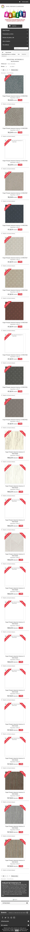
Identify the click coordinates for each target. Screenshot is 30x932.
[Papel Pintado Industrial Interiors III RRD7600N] (14, 440)
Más (3, 895)
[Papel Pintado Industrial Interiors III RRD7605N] (14, 781)
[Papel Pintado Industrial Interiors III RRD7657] (14, 181)
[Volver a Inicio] (2, 52)
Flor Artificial (6, 44)
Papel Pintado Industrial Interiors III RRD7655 (15, 128)
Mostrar (3, 66)
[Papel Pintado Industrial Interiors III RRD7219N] (14, 678)
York (19, 54)
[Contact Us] (19, 2)
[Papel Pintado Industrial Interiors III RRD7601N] (14, 474)
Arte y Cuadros (6, 41)
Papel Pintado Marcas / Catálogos (9, 54)
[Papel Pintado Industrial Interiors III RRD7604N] (14, 747)
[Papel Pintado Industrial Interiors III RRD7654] (14, 84)
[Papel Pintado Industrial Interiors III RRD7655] (14, 117)
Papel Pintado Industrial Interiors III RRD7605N (15, 793)
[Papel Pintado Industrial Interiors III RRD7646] (14, 214)
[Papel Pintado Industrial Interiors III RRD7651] (14, 376)
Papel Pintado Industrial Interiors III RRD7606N (15, 827)
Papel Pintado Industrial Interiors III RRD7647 (15, 258)
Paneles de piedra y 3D (8, 37)
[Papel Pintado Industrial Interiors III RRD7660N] (14, 576)
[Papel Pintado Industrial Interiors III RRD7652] (14, 408)
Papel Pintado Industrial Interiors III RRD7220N (15, 725)
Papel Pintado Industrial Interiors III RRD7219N (15, 691)
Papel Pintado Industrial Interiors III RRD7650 (15, 355)
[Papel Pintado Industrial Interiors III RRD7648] (14, 278)
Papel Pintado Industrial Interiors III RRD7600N (15, 452)
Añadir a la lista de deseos (9, 104)
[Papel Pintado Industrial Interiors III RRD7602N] (14, 508)
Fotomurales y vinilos (8, 34)
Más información (23, 930)
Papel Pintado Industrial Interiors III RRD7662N (15, 657)
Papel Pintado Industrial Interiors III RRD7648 (15, 290)
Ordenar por (4, 63)
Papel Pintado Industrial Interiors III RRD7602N (15, 520)
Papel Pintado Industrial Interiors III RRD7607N (15, 861)
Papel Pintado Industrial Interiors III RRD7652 (15, 419)
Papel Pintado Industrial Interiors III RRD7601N (15, 486)
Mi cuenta (4, 925)
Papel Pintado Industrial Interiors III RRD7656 (15, 160)
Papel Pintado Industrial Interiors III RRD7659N (15, 555)
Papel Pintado (6, 30)
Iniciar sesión (25, 1)
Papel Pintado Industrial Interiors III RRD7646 (15, 225)
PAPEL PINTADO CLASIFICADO (15, 6)
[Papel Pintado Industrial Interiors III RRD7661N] (14, 610)
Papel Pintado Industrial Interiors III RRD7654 (15, 96)
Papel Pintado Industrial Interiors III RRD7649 (15, 322)
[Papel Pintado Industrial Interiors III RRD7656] (14, 149)
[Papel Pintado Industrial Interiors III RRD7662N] (14, 644)
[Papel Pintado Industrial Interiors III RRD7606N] (14, 815)
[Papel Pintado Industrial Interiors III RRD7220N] (14, 712)
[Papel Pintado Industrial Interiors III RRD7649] (14, 311)
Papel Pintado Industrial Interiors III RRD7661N (15, 623)
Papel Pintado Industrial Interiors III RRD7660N (15, 589)
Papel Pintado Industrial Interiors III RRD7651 (15, 387)
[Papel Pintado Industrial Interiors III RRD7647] (14, 246)
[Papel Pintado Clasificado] (3, 6)
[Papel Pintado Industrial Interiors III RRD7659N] (14, 542)
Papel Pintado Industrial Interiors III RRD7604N (15, 759)
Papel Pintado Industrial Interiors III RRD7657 (15, 193)
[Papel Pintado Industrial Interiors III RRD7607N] (14, 849)
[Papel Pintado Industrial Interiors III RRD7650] (14, 343)
